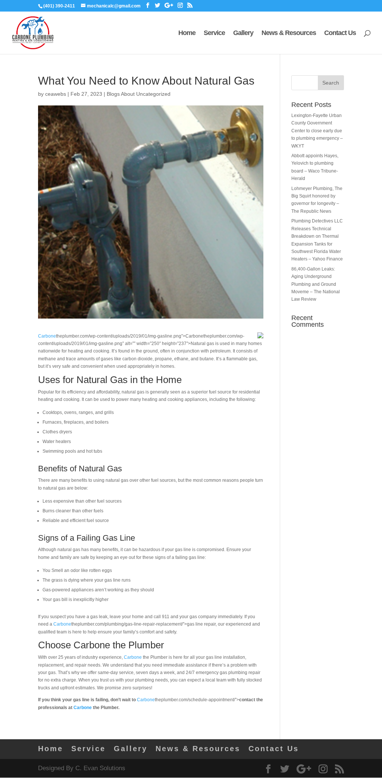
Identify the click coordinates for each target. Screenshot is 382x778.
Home (186, 33)
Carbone (47, 336)
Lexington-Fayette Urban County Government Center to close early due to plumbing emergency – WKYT (317, 131)
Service (214, 33)
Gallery (243, 33)
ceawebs (55, 94)
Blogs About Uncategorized (138, 94)
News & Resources (289, 33)
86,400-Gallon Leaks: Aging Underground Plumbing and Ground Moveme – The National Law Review (315, 284)
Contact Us (340, 33)
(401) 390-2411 (59, 6)
